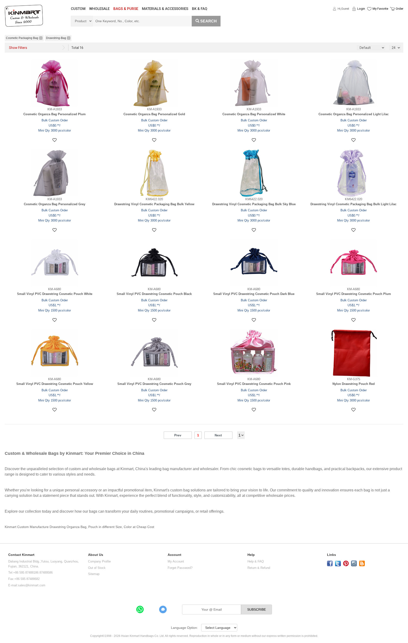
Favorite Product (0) (368, 17)
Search (208, 21)
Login (361, 8)
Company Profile (99, 561)
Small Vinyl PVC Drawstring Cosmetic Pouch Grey (154, 384)
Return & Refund (258, 568)
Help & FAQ (255, 561)
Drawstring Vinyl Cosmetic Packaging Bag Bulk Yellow (154, 204)
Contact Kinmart (21, 555)
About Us (95, 555)
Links (331, 555)
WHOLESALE (99, 9)
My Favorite (380, 8)
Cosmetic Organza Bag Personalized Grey (54, 204)
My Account (176, 561)
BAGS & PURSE (125, 9)
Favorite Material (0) (368, 24)
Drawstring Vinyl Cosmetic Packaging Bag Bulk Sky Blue (254, 204)
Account (174, 555)
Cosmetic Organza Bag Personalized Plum (54, 114)
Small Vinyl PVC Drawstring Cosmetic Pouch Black (154, 294)
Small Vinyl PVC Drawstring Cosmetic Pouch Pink (254, 384)
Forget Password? (180, 568)
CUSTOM (78, 9)
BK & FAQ (199, 9)
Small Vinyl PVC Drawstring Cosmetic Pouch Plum (353, 294)
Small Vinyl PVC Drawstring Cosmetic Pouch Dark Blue (253, 294)
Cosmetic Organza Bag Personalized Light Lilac (354, 114)
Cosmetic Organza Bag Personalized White (253, 114)
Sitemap (93, 574)
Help (251, 555)
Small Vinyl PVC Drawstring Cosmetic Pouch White (54, 294)
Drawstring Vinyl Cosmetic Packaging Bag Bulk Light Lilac (353, 204)
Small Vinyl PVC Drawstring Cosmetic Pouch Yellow (54, 384)
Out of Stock (97, 568)
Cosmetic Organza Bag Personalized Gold (154, 114)
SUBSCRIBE (256, 609)
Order (399, 8)
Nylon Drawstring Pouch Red (353, 384)
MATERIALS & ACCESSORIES (165, 9)
